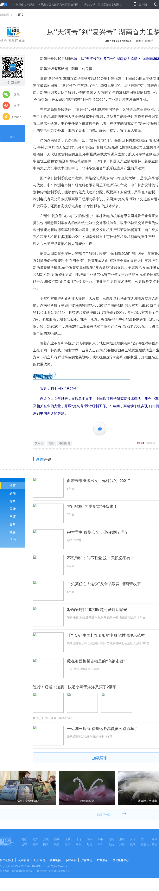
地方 (35, 839)
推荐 (13, 485)
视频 (57, 844)
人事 (67, 839)
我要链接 (55, 860)
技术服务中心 (121, 860)
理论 (78, 839)
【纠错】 (140, 442)
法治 (13, 539)
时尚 (89, 844)
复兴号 (39, 443)
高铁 (51, 443)
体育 (100, 844)
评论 (12, 137)
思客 (24, 844)
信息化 (145, 844)
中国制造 (64, 443)
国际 (13, 508)
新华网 (4, 14)
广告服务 (102, 860)
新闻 (13, 493)
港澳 (122, 839)
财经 (13, 501)
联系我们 (39, 860)
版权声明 (71, 860)
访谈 (111, 839)
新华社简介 (7, 860)
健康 (133, 844)
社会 (13, 532)
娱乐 (78, 844)
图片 (13, 524)
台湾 (133, 839)
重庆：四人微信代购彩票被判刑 (46, 4)
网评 (13, 516)
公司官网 (23, 860)
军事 (100, 839)
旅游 (122, 844)
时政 (24, 839)
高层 (57, 839)
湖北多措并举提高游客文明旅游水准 (93, 4)
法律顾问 (86, 860)
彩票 (67, 844)
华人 (143, 839)
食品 (111, 844)
